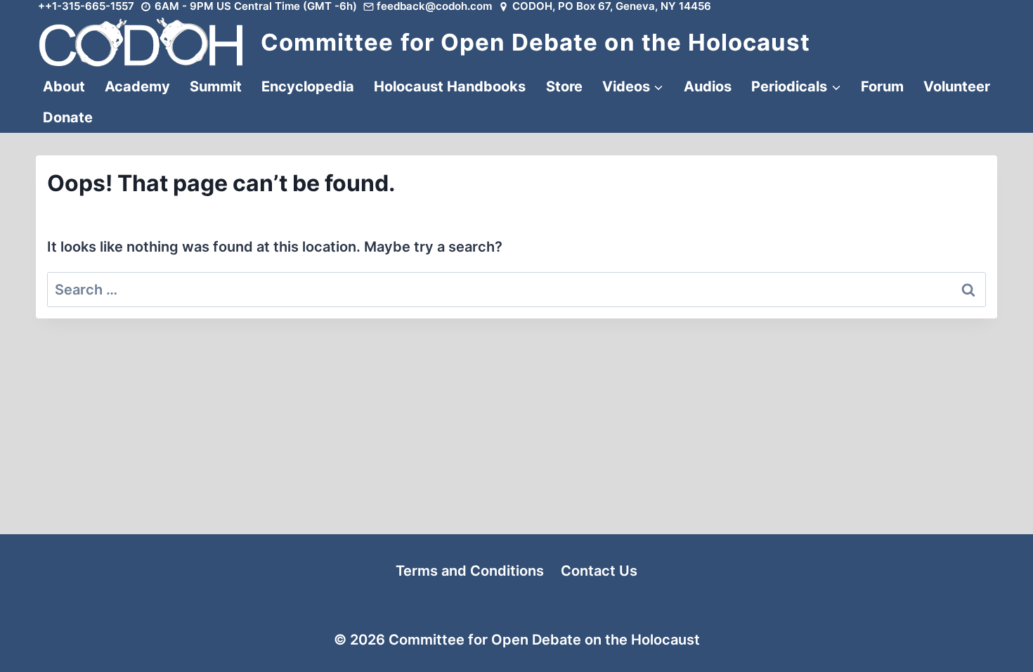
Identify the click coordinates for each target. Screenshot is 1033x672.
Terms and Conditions (470, 570)
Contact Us (599, 570)
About (64, 86)
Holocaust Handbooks (450, 86)
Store (564, 86)
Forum (882, 86)
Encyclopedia (307, 86)
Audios (708, 86)
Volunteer (956, 86)
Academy (137, 86)
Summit (216, 86)
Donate (68, 117)
